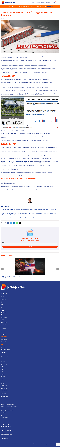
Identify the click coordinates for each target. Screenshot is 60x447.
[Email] (19, 222)
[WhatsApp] (17, 222)
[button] (57, 2)
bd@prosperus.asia (5, 438)
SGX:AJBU (4, 193)
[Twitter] (11, 222)
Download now (50, 6)
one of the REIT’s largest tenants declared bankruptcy (16, 161)
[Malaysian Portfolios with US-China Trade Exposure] (30, 266)
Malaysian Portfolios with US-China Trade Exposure (13, 276)
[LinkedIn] (14, 222)
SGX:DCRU (8, 193)
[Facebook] (8, 222)
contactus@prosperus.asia (6, 434)
